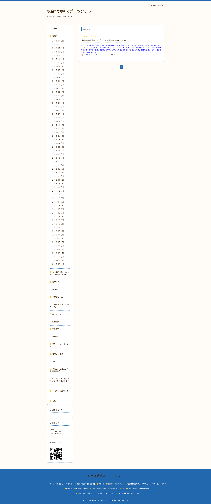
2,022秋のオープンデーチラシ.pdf (96, 54)
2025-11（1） (58, 59)
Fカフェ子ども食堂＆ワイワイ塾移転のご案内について (59, 381)
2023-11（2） (58, 125)
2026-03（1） (58, 48)
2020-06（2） (58, 238)
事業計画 (55, 282)
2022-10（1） (58, 161)
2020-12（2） (58, 220)
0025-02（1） (58, 264)
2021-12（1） (58, 191)
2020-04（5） (58, 246)
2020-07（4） (58, 235)
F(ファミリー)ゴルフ (60, 314)
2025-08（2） (58, 66)
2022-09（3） (58, 165)
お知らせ (55, 36)
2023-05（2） (58, 139)
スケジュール (57, 297)
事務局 (55, 336)
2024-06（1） (58, 103)
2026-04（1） (58, 44)
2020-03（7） (58, 249)
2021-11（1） (58, 194)
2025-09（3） (58, 63)
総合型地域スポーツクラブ (69, 11)
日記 (54, 401)
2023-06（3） (58, 136)
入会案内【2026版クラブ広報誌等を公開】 (59, 273)
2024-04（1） (58, 107)
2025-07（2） (58, 70)
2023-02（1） (58, 150)
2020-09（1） (58, 227)
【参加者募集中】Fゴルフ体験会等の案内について (104, 40)
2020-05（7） (58, 242)
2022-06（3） (58, 172)
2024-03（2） (58, 110)
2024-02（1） (58, 114)
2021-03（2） (58, 216)
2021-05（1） (58, 213)
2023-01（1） (58, 154)
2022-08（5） (58, 169)
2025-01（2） (58, 81)
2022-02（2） (58, 183)
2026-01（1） (58, 55)
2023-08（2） (58, 132)
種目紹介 (55, 289)
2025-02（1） (58, 77)
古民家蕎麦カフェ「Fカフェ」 (98, 500)
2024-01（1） (58, 118)
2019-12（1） (58, 257)
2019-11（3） (58, 260)
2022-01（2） (58, 187)
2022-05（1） (58, 176)
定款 (54, 361)
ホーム (55, 28)
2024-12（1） (58, 85)
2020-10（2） (58, 224)
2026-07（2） (58, 41)
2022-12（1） (58, 158)
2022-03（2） (58, 180)
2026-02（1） (58, 52)
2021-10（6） (58, 198)
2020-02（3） (58, 253)
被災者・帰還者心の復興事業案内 (59, 370)
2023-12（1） (58, 121)
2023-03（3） (58, 147)
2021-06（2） (58, 209)
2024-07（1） (58, 99)
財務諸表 (55, 322)
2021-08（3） (58, 205)
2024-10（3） (58, 88)
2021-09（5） (58, 202)
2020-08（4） (58, 231)
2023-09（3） (58, 128)
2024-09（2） (58, 92)
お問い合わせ (57, 354)
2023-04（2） (58, 143)
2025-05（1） (58, 74)
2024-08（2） (58, 96)
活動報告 (55, 329)
